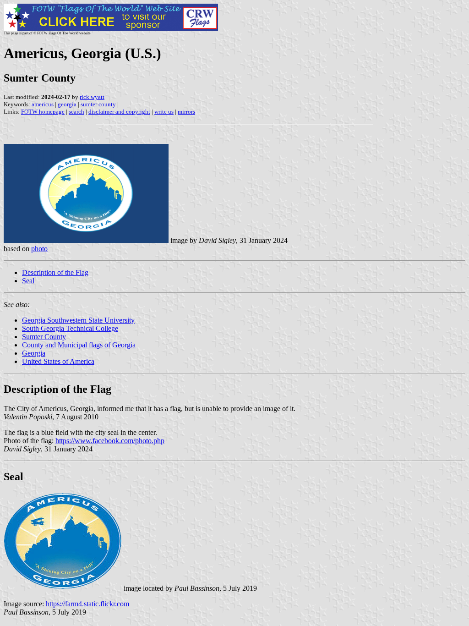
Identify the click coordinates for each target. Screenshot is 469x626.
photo (39, 249)
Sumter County (44, 336)
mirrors (186, 111)
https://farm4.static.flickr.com (87, 604)
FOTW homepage (43, 111)
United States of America (58, 361)
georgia (67, 104)
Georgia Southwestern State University (78, 320)
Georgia (33, 353)
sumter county (98, 104)
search (76, 111)
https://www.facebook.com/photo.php (109, 441)
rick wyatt (92, 96)
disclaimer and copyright (119, 111)
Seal (28, 281)
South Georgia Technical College (70, 328)
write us (164, 111)
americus (43, 104)
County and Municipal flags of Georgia (79, 345)
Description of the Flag (55, 272)
